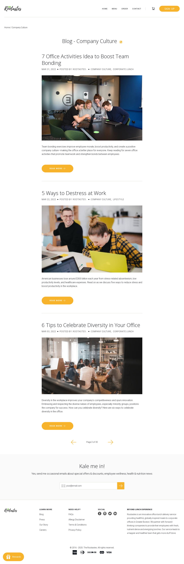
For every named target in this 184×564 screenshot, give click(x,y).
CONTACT (136, 9)
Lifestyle (118, 199)
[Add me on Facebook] (99, 514)
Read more (56, 168)
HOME (105, 9)
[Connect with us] (115, 514)
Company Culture (101, 69)
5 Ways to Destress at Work (74, 193)
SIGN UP (169, 8)
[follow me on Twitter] (110, 514)
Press (42, 519)
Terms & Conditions (78, 525)
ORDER (124, 9)
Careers (42, 530)
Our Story (43, 525)
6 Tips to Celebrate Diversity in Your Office (91, 325)
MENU (114, 9)
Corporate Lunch (123, 69)
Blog (41, 514)
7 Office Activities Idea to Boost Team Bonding (85, 59)
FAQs (71, 514)
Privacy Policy (75, 530)
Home (7, 27)
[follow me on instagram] (105, 514)
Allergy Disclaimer (77, 519)
